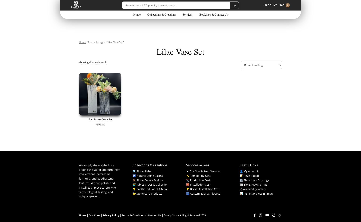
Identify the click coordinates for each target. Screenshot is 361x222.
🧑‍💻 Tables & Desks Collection (150, 184)
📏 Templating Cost (198, 175)
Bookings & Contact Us (213, 14)
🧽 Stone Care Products (147, 193)
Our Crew (94, 215)
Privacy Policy (111, 215)
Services (188, 14)
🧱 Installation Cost (198, 184)
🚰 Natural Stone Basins (148, 175)
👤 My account (249, 171)
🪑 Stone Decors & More (148, 180)
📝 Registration (249, 175)
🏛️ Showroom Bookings (254, 180)
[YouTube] (267, 215)
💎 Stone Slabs (142, 171)
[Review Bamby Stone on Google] (280, 215)
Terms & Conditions (134, 215)
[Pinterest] (273, 215)
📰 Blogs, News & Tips (253, 184)
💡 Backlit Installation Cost (202, 189)
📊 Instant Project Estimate (257, 193)
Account (271, 5)
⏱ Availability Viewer (253, 189)
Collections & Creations (161, 14)
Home (137, 14)
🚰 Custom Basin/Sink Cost (203, 193)
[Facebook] (254, 215)
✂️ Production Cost (198, 180)
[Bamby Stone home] (76, 5)
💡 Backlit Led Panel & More (150, 189)
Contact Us (154, 215)
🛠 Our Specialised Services (203, 171)
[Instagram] (260, 215)
